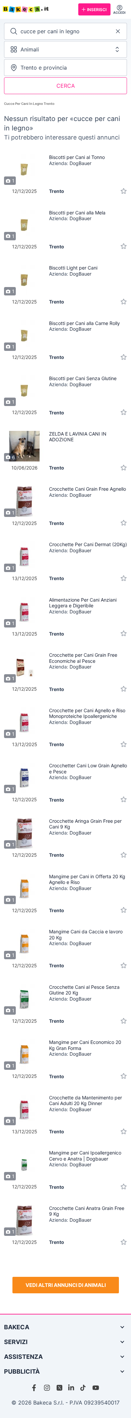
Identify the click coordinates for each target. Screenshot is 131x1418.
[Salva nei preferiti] (123, 191)
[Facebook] (35, 1387)
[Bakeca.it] (38, 9)
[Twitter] (59, 1387)
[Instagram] (47, 1387)
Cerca (65, 85)
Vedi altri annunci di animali (66, 1285)
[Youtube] (95, 1387)
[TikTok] (83, 1387)
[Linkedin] (71, 1387)
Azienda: (70, 163)
